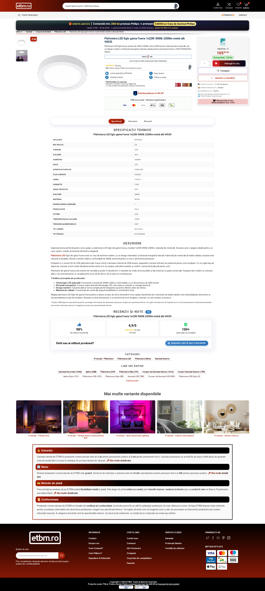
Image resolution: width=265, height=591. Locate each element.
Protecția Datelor (173, 543)
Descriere (132, 121)
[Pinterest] (223, 538)
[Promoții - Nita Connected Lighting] (132, 417)
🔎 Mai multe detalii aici (119, 460)
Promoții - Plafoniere (103, 359)
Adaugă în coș (232, 63)
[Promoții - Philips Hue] (38, 417)
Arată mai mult (132, 381)
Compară (229, 8)
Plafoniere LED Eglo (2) (189, 376)
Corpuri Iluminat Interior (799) (191, 372)
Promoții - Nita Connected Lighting (132, 436)
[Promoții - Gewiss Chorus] (226, 417)
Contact (92, 538)
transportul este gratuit (168, 584)
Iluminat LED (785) (136, 376)
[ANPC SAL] (141, 588)
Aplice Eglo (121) (71, 376)
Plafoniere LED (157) (92, 376)
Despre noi (94, 543)
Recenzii (148, 121)
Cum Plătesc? (95, 553)
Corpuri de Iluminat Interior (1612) (158, 372)
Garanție (169, 538)
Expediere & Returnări (99, 558)
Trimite (61, 555)
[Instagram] (228, 538)
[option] (38, 419)
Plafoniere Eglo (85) (114, 376)
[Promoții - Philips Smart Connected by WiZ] (85, 417)
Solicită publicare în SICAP (151, 93)
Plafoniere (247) (107, 372)
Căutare (176, 6)
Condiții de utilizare (174, 548)
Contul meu (218, 8)
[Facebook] (213, 538)
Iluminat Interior (162, 359)
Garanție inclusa (116, 77)
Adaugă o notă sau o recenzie (188, 343)
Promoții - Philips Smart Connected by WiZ (86, 437)
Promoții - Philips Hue (38, 436)
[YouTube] (218, 538)
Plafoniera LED (124, 359)
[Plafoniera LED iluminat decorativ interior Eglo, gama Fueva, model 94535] (22, 56)
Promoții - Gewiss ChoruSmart (179, 436)
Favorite (131, 563)
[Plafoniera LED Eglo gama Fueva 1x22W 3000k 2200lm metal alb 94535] (22, 42)
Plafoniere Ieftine (143, 359)
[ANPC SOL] (126, 588)
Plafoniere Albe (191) (128, 372)
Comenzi (131, 543)
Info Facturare (134, 548)
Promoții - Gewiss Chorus (226, 436)
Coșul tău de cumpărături (139, 558)
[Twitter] (208, 538)
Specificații (116, 121)
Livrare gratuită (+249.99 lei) (121, 73)
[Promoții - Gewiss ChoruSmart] (179, 417)
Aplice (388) (91, 372)
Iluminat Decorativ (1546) (70, 372)
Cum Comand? (96, 548)
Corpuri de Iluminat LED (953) (161, 376)
